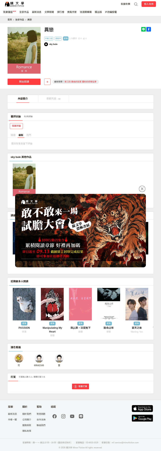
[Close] (142, 189)
